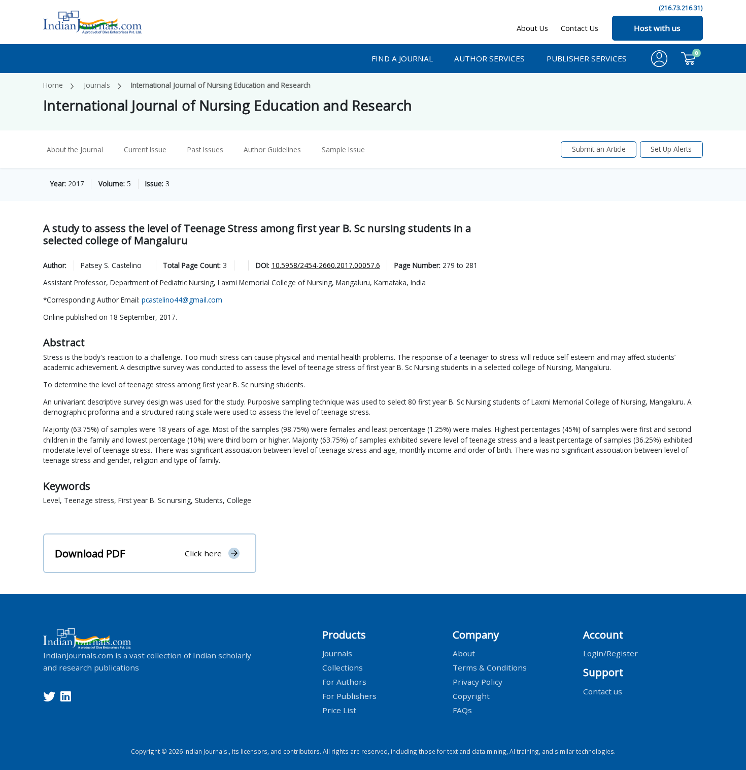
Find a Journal (402, 58)
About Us (532, 28)
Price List (339, 710)
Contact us (602, 691)
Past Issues (205, 149)
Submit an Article (599, 149)
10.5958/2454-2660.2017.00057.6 (326, 265)
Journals (97, 85)
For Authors (344, 682)
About (464, 653)
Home (53, 85)
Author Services (489, 58)
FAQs (462, 710)
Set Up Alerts (671, 149)
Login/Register (610, 653)
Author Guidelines (272, 149)
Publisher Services (587, 58)
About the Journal (75, 149)
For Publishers (349, 696)
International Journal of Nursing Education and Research (221, 85)
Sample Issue (343, 149)
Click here (203, 553)
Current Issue (145, 149)
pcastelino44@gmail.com (182, 300)
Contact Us (579, 28)
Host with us (657, 28)
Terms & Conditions (490, 667)
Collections (342, 667)
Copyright (471, 696)
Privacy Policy (477, 682)
